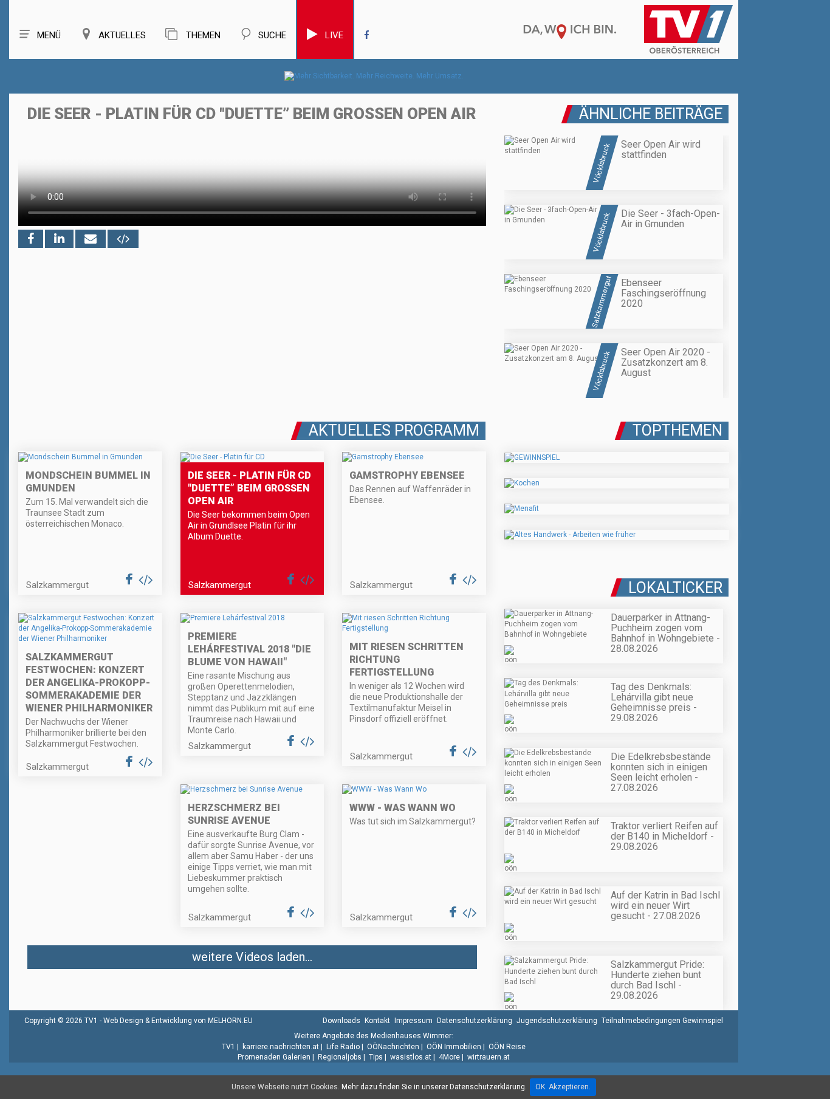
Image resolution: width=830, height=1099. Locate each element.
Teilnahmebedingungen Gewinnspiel (662, 1020)
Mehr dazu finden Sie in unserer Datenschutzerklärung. (434, 1087)
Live (334, 35)
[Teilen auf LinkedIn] (59, 239)
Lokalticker (675, 588)
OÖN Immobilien (454, 1047)
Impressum (413, 1020)
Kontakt (377, 1020)
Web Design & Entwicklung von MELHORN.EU (178, 1020)
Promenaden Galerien (274, 1057)
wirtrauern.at (488, 1057)
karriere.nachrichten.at (280, 1047)
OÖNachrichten (393, 1047)
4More (449, 1057)
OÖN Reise (507, 1047)
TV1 (228, 1047)
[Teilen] (90, 239)
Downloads (341, 1020)
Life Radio (343, 1047)
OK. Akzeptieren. (563, 1087)
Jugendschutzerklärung (556, 1020)
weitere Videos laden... (252, 957)
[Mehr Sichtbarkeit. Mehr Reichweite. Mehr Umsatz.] (374, 76)
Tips (376, 1057)
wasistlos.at (410, 1057)
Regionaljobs (340, 1057)
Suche (272, 35)
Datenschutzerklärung (474, 1020)
